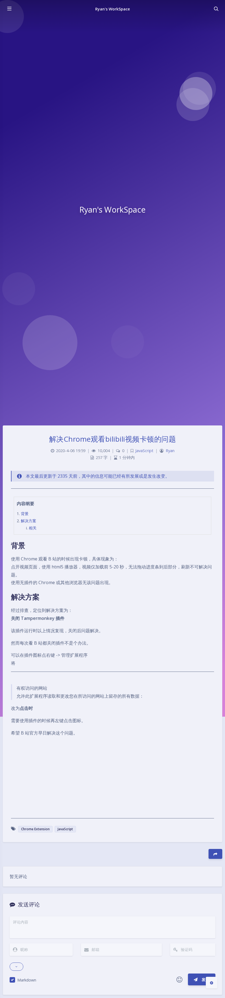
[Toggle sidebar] (9, 8)
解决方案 (28, 520)
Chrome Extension (35, 829)
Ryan (170, 450)
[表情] (179, 979)
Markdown (26, 980)
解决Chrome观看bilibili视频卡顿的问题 (112, 439)
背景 (25, 513)
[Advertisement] (112, 779)
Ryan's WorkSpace (112, 9)
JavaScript (144, 450)
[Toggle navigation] (216, 8)
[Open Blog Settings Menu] (211, 982)
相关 (32, 527)
